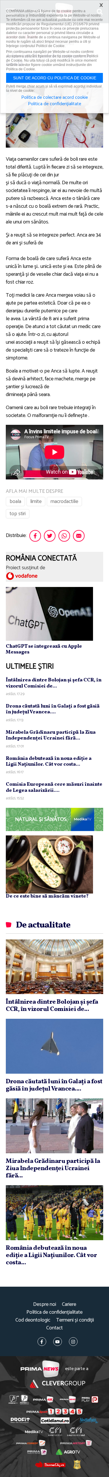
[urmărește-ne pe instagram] (73, 1341)
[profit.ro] (20, 1420)
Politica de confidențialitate (54, 1312)
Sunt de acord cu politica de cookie (54, 78)
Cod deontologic (32, 1320)
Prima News (40, 1369)
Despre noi (44, 1304)
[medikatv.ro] (34, 1431)
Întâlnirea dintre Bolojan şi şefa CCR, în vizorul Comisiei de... (53, 683)
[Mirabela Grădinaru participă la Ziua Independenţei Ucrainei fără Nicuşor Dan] (54, 1125)
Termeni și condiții (75, 1320)
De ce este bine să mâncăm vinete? (47, 896)
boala (15, 501)
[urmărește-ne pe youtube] (57, 1341)
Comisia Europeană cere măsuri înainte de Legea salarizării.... (54, 787)
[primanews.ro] (68, 1399)
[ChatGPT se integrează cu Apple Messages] (49, 613)
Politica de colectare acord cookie (54, 97)
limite (36, 501)
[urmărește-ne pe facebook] (41, 1341)
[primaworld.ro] (37, 1452)
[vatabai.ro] (77, 1464)
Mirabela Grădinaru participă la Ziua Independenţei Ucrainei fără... (51, 735)
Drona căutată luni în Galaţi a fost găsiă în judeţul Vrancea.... (53, 709)
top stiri (18, 513)
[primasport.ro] (54, 1411)
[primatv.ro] (13, 1399)
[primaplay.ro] (89, 1399)
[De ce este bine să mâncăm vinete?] (49, 864)
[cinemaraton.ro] (55, 1431)
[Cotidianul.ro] (55, 1420)
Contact (54, 1328)
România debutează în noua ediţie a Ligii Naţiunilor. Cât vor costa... (49, 761)
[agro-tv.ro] (68, 1452)
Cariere (69, 1304)
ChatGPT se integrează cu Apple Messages (44, 649)
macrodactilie (64, 501)
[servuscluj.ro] (50, 1464)
